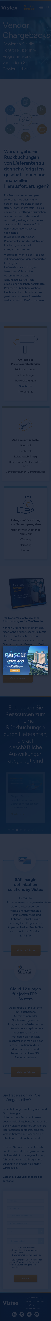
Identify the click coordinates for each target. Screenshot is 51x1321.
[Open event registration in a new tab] (14, 660)
